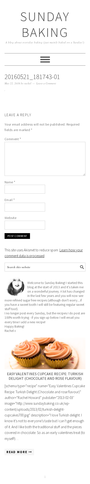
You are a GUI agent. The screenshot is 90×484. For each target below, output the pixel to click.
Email (10, 200)
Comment (13, 139)
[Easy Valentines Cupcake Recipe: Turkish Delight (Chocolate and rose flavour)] (45, 353)
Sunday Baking (45, 24)
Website (11, 218)
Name (10, 182)
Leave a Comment (46, 83)
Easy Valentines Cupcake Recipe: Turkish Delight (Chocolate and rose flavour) (45, 376)
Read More (17, 452)
